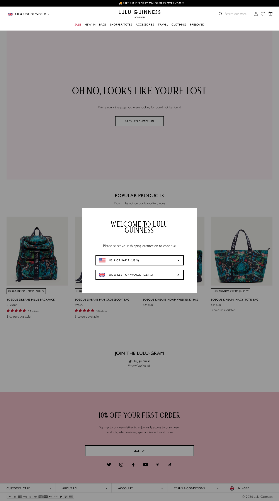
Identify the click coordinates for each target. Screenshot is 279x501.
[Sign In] (256, 14)
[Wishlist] (263, 14)
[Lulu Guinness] (139, 14)
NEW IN (90, 24)
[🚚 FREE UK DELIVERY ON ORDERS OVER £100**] (139, 3)
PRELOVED (197, 24)
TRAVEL (163, 24)
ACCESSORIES (145, 24)
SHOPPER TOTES (121, 24)
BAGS (102, 24)
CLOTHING (179, 24)
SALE (78, 24)
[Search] (220, 13)
